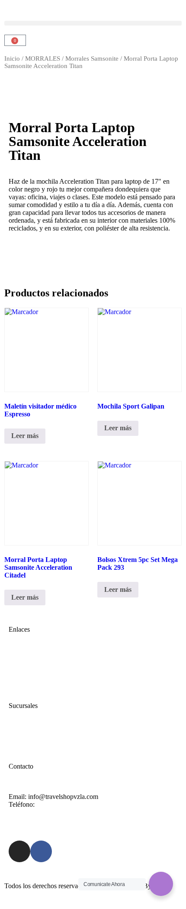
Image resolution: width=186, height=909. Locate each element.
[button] (93, 23)
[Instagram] (19, 851)
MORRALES (42, 58)
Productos (22, 675)
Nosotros (21, 667)
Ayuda (18, 736)
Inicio (12, 58)
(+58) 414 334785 (61, 804)
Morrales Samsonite (92, 58)
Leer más (24, 435)
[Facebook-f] (41, 851)
